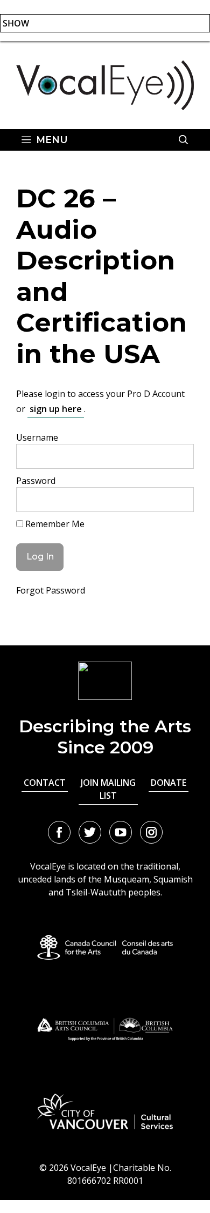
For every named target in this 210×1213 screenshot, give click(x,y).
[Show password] (176, 499)
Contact (45, 783)
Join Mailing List (108, 789)
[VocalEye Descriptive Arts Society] (105, 84)
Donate (168, 783)
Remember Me (54, 524)
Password (35, 481)
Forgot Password (50, 590)
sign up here (56, 409)
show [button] (16, 23)
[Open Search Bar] (183, 140)
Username (37, 437)
